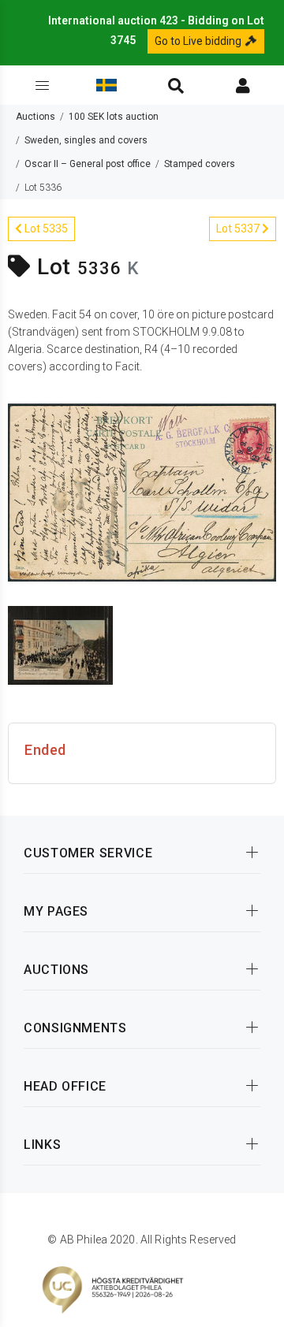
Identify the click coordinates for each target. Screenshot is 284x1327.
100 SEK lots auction (114, 116)
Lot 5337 (239, 228)
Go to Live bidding (199, 41)
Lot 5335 (45, 228)
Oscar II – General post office (87, 163)
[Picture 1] (142, 491)
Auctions (35, 116)
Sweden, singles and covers (86, 140)
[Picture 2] (60, 644)
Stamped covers (199, 163)
